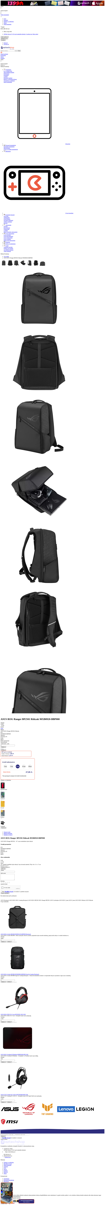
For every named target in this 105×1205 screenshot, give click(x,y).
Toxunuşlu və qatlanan (9, 80)
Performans (6, 73)
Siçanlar (6, 226)
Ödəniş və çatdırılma (9, 21)
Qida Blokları (7, 219)
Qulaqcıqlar (6, 229)
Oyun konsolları (69, 213)
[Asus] (10, 1115)
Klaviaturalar (7, 228)
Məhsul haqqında (8, 833)
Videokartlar (7, 217)
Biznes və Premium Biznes (10, 79)
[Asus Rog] (28, 1115)
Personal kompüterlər (10, 145)
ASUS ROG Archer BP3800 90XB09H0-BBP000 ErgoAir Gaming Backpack (20, 974)
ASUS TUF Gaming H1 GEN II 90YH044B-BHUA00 (14, 1094)
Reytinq (2, 881)
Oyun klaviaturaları (8, 236)
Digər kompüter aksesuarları (10, 232)
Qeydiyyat (6, 44)
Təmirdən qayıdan (8, 247)
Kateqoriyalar (4, 1176)
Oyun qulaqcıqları (8, 237)
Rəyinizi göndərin (5, 893)
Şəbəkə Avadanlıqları (10, 243)
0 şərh (2, 725)
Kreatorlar (6, 75)
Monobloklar (7, 148)
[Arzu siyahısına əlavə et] (12, 1022)
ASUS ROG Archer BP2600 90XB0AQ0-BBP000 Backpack (16, 934)
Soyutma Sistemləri (8, 220)
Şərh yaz (3, 868)
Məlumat (3, 1159)
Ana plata (6, 216)
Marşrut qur (8, 1157)
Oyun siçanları (7, 235)
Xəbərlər (6, 20)
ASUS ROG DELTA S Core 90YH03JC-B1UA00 (13, 1014)
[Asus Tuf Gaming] (47, 1115)
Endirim (6, 1170)
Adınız (2, 870)
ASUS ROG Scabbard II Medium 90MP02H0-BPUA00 (14, 1054)
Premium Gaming (8, 78)
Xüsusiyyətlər (7, 832)
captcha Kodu (4, 884)
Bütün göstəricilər (5, 740)
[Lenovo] (66, 1115)
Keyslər (5, 223)
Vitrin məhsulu (7, 251)
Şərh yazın (3, 873)
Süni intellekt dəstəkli (9, 72)
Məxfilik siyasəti (8, 1163)
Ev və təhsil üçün (8, 71)
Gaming (6, 76)
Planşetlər (67, 144)
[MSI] (10, 1127)
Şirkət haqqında (7, 24)
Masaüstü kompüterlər (9, 146)
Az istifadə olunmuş (8, 250)
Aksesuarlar (8, 225)
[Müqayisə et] (14, 1022)
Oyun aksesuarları (9, 233)
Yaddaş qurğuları (8, 221)
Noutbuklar (8, 69)
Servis (5, 1169)
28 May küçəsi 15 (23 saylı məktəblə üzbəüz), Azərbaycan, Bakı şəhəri (21, 34)
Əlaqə (5, 23)
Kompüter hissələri (10, 215)
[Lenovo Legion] (85, 1115)
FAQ (5, 18)
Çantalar (6, 230)
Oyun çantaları (7, 239)
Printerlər (7, 242)
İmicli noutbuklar (8, 82)
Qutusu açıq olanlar (8, 248)
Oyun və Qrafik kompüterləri (11, 149)
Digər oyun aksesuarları (9, 240)
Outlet (7, 245)
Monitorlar (8, 151)
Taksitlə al (3, 827)
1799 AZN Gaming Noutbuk (26, 1201)
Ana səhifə (6, 256)
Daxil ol (6, 43)
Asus (2, 728)
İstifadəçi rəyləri (8, 834)
